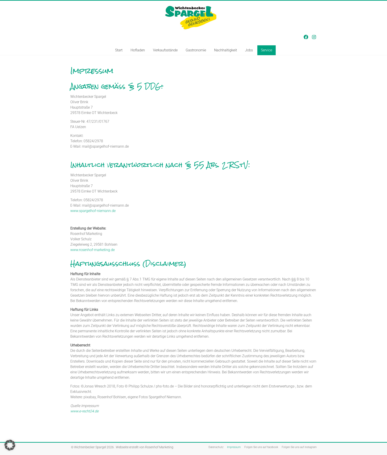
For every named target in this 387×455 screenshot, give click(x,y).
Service (266, 50)
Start (119, 50)
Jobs (249, 50)
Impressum (234, 447)
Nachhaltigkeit (225, 50)
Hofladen (138, 50)
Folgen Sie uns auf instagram (299, 447)
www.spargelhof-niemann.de (93, 211)
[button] (10, 445)
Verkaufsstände (165, 50)
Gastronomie (196, 50)
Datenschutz (216, 447)
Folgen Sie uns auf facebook (261, 447)
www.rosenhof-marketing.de (92, 250)
